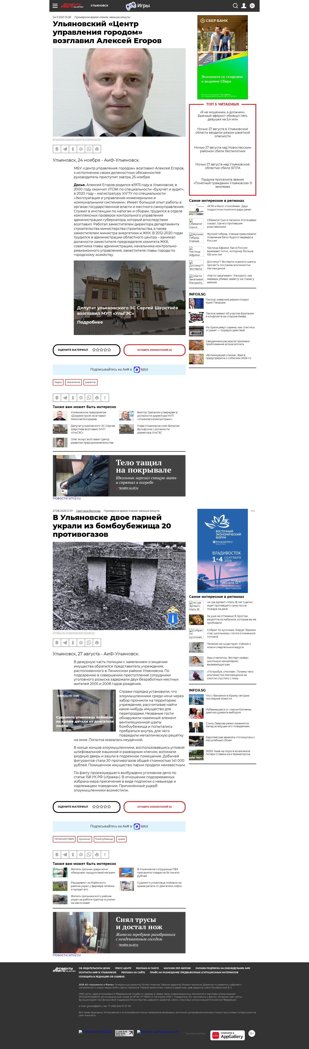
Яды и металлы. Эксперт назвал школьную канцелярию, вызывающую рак (227, 661)
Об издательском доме (94, 968)
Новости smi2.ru (67, 498)
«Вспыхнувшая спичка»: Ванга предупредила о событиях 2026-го (228, 357)
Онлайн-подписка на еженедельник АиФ (222, 968)
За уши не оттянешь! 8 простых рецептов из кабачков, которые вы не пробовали (231, 619)
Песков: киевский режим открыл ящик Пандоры (227, 301)
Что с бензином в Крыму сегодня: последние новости (228, 697)
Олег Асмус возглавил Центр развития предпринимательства (92, 441)
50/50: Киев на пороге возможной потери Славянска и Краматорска (228, 753)
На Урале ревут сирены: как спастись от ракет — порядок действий (230, 329)
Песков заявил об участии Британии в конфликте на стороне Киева (230, 315)
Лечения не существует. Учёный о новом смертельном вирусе (229, 645)
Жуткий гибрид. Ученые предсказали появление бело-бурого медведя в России (231, 237)
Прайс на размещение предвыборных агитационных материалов (194, 972)
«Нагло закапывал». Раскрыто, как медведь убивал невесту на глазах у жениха (230, 279)
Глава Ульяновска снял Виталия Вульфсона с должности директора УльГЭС (158, 429)
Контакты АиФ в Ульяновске (97, 972)
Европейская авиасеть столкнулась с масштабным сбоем (230, 739)
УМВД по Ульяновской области (74, 632)
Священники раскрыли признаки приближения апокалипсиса (228, 343)
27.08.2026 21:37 (63, 510)
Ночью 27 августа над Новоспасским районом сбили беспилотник (222, 149)
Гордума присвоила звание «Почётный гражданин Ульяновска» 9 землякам (223, 183)
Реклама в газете (147, 968)
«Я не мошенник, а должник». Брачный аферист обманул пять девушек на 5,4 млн (222, 115)
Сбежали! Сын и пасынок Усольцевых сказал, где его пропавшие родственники (231, 223)
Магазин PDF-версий (177, 968)
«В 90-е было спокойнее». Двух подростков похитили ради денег (229, 208)
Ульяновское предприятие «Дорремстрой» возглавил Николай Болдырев (88, 416)
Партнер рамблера (196, 1033)
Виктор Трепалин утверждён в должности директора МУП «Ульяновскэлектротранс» (157, 416)
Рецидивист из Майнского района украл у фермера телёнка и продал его (92, 886)
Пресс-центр (123, 968)
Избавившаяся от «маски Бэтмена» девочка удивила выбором (229, 711)
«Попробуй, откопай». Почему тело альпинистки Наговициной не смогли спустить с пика (230, 675)
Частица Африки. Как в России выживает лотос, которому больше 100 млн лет (230, 251)
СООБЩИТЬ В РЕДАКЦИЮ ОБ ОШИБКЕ (102, 976)
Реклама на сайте (133, 972)
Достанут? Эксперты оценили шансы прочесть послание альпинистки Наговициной (231, 265)
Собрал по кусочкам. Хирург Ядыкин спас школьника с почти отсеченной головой (231, 633)
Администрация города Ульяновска (76, 139)
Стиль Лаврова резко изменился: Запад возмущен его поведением (228, 725)
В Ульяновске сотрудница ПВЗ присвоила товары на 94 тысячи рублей (158, 872)
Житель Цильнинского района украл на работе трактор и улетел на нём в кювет (93, 899)
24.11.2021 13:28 (62, 17)
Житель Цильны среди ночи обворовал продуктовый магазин (93, 871)
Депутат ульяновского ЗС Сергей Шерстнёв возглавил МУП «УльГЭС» (127, 310)
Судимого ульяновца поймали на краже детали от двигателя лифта (159, 884)
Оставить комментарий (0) (154, 350)
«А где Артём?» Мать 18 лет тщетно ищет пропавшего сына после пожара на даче (230, 605)
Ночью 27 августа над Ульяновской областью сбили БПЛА (222, 166)
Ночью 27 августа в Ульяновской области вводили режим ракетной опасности (222, 132)
